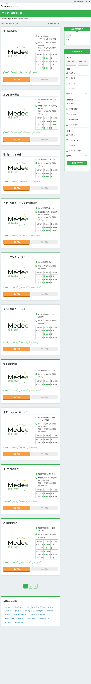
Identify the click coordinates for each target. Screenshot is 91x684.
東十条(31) (8, 622)
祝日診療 (72, 83)
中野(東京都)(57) (19, 607)
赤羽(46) (50, 607)
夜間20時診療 (73, 125)
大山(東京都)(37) (38, 611)
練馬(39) (27, 611)
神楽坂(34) (21, 618)
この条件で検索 (77, 163)
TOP (84, 678)
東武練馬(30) (19, 622)
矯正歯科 (72, 145)
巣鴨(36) (7, 614)
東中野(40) (18, 611)
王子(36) (32, 614)
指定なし (72, 73)
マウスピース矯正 (75, 151)
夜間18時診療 (73, 119)
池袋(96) (7, 607)
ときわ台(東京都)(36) (20, 614)
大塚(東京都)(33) (44, 618)
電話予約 (16, 79)
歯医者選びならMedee (9, 19)
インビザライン (74, 140)
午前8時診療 (73, 109)
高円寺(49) (41, 607)
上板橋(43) (8, 611)
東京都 (20, 18)
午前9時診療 (73, 114)
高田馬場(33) (31, 618)
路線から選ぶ (83, 62)
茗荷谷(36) (41, 614)
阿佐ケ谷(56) (31, 607)
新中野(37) (50, 611)
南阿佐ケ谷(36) (9, 618)
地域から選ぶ (70, 62)
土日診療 (72, 78)
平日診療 (72, 89)
